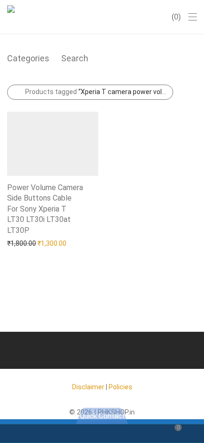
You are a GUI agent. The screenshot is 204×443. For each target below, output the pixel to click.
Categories (28, 58)
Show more (19, 243)
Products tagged (99, 92)
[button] (30, 229)
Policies (120, 387)
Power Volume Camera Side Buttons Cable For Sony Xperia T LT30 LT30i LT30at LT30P (45, 209)
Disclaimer (88, 387)
